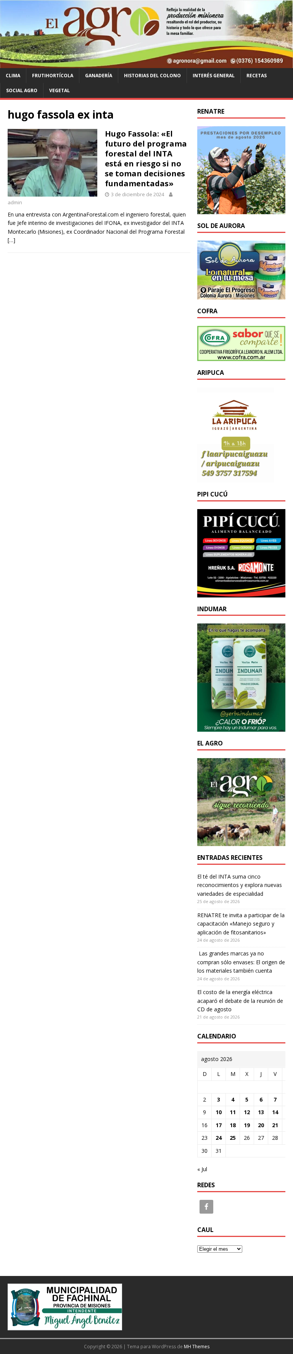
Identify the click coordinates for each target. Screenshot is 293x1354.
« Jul (202, 1169)
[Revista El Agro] (146, 63)
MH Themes (196, 1346)
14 (275, 1112)
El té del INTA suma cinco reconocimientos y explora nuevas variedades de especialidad (239, 885)
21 (275, 1125)
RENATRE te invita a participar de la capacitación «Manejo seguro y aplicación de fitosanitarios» (241, 923)
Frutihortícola (52, 75)
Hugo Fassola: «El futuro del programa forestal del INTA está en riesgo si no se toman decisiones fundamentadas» (146, 159)
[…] (11, 240)
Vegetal (59, 90)
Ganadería (98, 75)
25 (233, 1137)
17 (219, 1125)
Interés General (214, 75)
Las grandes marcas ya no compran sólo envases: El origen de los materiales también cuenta (241, 962)
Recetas (256, 75)
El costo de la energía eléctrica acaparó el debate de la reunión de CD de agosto (240, 1000)
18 (233, 1125)
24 (219, 1137)
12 (247, 1112)
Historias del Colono (152, 75)
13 (261, 1112)
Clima (13, 75)
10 (219, 1112)
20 (261, 1125)
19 (247, 1125)
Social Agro (21, 90)
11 (233, 1112)
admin (15, 202)
